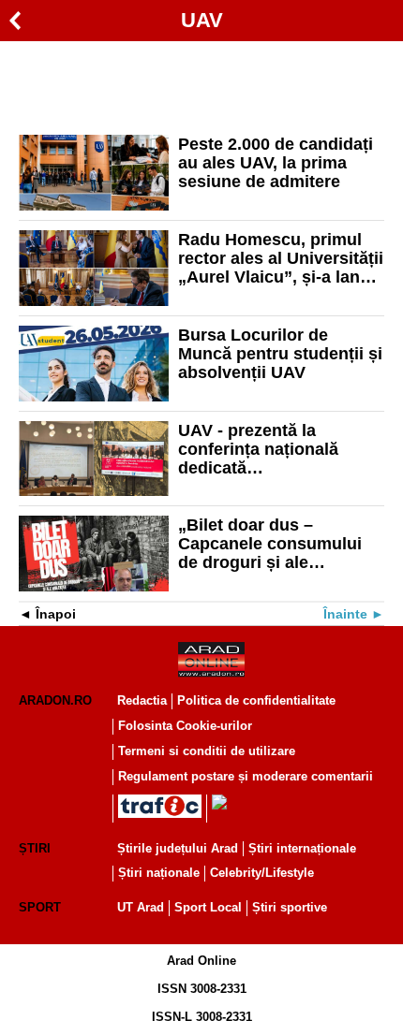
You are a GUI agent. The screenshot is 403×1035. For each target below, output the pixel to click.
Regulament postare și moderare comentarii (245, 776)
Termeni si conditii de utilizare (206, 751)
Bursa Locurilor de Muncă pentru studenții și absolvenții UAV (280, 354)
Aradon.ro (55, 700)
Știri (35, 848)
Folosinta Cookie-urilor (185, 726)
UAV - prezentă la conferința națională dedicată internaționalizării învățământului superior (273, 449)
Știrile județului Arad (177, 848)
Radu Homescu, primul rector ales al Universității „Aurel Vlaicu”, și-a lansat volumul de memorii (281, 258)
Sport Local (208, 907)
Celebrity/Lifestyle (262, 873)
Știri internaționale (302, 848)
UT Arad (140, 907)
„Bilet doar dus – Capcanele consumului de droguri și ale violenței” (270, 544)
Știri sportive (289, 907)
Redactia (142, 700)
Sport (40, 907)
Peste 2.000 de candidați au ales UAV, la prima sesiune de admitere (275, 163)
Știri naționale (159, 873)
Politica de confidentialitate (256, 700)
